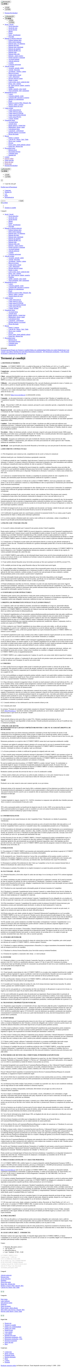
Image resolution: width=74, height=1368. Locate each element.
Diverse (10, 143)
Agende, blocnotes (14, 70)
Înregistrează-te (9, 197)
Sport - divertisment (14, 35)
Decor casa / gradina (14, 141)
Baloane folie (12, 52)
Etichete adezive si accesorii (16, 132)
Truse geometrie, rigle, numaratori (18, 90)
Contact (7, 157)
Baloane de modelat (14, 49)
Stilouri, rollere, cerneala (15, 104)
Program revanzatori (11, 1340)
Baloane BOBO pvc (14, 50)
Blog (26, 352)
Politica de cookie (52, 350)
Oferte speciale (9, 160)
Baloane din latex (13, 45)
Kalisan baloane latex (14, 40)
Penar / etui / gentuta (14, 84)
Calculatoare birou (14, 129)
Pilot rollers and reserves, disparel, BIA (13, 1310)
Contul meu (8, 1352)
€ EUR (7, 7)
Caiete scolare (9, 108)
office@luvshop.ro (10, 711)
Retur (6, 1359)
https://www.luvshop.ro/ (18, 395)
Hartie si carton (13, 80)
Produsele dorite (9, 1355)
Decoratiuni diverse (14, 151)
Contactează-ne (13, 353)
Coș (6, 194)
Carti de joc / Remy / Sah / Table (18, 139)
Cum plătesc (10, 352)
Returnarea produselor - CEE (55, 352)
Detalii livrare (62, 350)
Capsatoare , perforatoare (16, 131)
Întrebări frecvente (19, 352)
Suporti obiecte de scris (15, 106)
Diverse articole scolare (15, 78)
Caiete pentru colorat (14, 75)
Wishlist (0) (8, 192)
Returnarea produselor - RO (37, 352)
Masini (10, 31)
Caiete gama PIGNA (14, 117)
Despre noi (14, 350)
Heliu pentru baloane (14, 42)
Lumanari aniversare (14, 64)
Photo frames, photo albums (9, 1308)
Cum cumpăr (9, 1332)
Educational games (6, 1303)
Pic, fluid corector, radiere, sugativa (19, 85)
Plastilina (11, 87)
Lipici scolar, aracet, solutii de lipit (18, 82)
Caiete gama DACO (14, 110)
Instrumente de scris (11, 92)
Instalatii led (12, 155)
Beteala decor (12, 150)
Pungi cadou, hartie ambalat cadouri (19, 144)
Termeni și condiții (10, 207)
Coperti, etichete (13, 118)
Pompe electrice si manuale (16, 57)
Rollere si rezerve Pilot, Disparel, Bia (19, 103)
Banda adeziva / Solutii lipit (16, 125)
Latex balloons (5, 1301)
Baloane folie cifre (14, 54)
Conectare (8, 190)
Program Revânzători (11, 13)
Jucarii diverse (12, 29)
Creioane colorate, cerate (16, 96)
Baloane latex (5, 1277)
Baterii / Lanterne (13, 138)
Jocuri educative (13, 26)
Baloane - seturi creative (15, 56)
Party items (4, 1299)
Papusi (10, 33)
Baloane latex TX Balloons (16, 43)
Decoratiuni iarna (10, 148)
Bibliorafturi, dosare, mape (16, 127)
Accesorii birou (13, 122)
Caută (21, 201)
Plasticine (4, 1304)
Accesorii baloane (13, 59)
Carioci (10, 94)
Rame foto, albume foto (15, 146)
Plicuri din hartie (13, 134)
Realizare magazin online (8, 1365)
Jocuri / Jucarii (9, 24)
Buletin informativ (10, 1357)
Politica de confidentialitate (38, 350)
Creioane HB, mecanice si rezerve (18, 97)
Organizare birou (10, 120)
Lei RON (7, 9)
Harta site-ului (9, 162)
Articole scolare (9, 66)
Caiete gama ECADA (15, 111)
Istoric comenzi (9, 1353)
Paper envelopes (6, 1306)
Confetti (10, 63)
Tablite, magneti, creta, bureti (17, 89)
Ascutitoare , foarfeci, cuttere (17, 71)
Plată (6, 195)
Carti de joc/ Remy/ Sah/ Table (10, 1287)
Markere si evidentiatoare (16, 99)
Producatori (8, 164)
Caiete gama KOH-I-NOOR (17, 115)
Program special (6, 350)
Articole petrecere (13, 61)
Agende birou (12, 124)
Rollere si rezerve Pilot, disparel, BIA (12, 1285)
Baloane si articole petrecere (13, 38)
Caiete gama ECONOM (15, 113)
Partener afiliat (9, 158)
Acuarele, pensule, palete (16, 68)
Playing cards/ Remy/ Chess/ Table (11, 1311)
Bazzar (7, 136)
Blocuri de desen (13, 73)
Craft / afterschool (13, 77)
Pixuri (10, 101)
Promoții (7, 1362)
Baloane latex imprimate (15, 47)
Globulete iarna (13, 153)
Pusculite (11, 36)
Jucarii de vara (12, 28)
